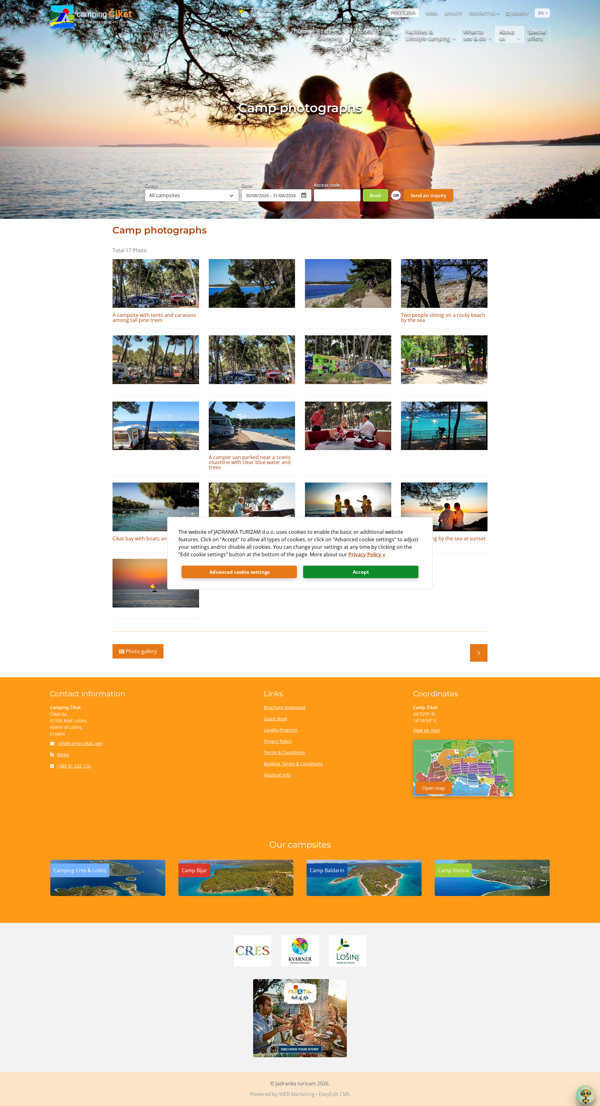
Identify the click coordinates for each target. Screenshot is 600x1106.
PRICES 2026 (403, 13)
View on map (426, 730)
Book (375, 195)
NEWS (432, 13)
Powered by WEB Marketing (282, 1094)
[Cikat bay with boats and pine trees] (155, 507)
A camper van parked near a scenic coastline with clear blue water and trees (250, 462)
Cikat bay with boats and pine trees (153, 538)
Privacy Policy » (366, 554)
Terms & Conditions (284, 752)
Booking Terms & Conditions (293, 764)
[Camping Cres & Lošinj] (107, 894)
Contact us (482, 13)
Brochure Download (284, 707)
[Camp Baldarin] (364, 894)
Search (520, 13)
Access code (327, 185)
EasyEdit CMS (334, 1094)
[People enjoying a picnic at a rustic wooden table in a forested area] (252, 507)
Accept (361, 572)
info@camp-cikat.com (80, 743)
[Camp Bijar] (235, 894)
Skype (63, 755)
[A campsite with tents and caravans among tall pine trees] (155, 283)
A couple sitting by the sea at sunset (443, 538)
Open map (433, 788)
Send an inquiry (428, 195)
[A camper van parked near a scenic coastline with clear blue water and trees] (252, 426)
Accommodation (479, 653)
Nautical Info (277, 775)
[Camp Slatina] (492, 894)
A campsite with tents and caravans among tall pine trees (154, 317)
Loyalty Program (280, 730)
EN (541, 13)
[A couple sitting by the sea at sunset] (444, 507)
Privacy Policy (278, 741)
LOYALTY (453, 13)
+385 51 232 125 (74, 766)
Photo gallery (141, 651)
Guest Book (275, 719)
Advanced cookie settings (239, 572)
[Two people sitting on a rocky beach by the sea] (444, 283)
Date (246, 185)
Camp (151, 185)
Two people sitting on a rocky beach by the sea (443, 317)
